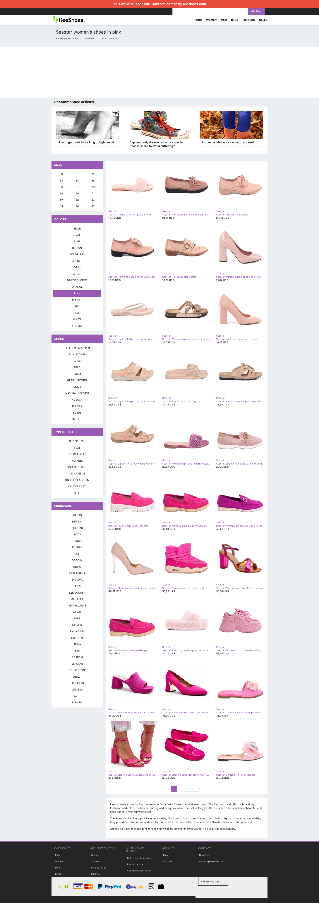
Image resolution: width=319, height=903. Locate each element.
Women (59, 861)
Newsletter (204, 855)
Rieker (77, 650)
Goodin (77, 560)
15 (198, 788)
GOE (77, 553)
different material (77, 347)
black (77, 235)
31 (77, 174)
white (77, 319)
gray (77, 267)
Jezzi (77, 586)
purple (77, 299)
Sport (58, 874)
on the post (77, 486)
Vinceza (77, 689)
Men (57, 867)
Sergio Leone (77, 670)
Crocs (77, 540)
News (77, 612)
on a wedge (77, 473)
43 (77, 199)
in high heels (77, 454)
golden (77, 260)
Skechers (77, 683)
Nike (77, 618)
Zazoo (77, 696)
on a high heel (77, 467)
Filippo (77, 547)
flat (77, 447)
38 (93, 187)
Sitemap (95, 874)
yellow (77, 325)
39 (61, 193)
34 (77, 180)
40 (77, 193)
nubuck (77, 399)
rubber (77, 406)
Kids (57, 855)
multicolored (77, 280)
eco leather (77, 354)
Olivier (77, 624)
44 (93, 199)
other (77, 492)
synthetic (77, 419)
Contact (95, 855)
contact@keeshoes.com (186, 4)
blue (77, 241)
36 (61, 187)
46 (77, 206)
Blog (165, 855)
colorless (77, 254)
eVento (77, 702)
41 (93, 193)
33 (61, 180)
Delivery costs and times (139, 858)
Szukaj (256, 11)
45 (61, 206)
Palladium (77, 631)
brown (77, 247)
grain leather (77, 380)
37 (77, 187)
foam (77, 373)
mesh (77, 386)
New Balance (77, 605)
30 (61, 174)
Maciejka (77, 599)
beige (77, 228)
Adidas (77, 515)
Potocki (77, 637)
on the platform (77, 480)
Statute (95, 861)
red (77, 306)
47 (93, 206)
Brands (249, 19)
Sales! (263, 19)
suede (77, 412)
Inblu (77, 566)
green (77, 273)
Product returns (135, 864)
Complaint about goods (139, 870)
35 (93, 180)
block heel (77, 441)
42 (61, 199)
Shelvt (77, 676)
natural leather (77, 393)
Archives (167, 861)
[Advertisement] (111, 72)
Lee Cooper (77, 592)
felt (77, 367)
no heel (77, 460)
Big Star (77, 528)
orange (77, 286)
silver (77, 312)
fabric (77, 360)
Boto (77, 534)
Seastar (77, 663)
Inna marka (77, 573)
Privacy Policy (98, 867)
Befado (77, 521)
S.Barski (77, 657)
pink (77, 293)
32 (93, 174)
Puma (77, 644)
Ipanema (77, 579)
